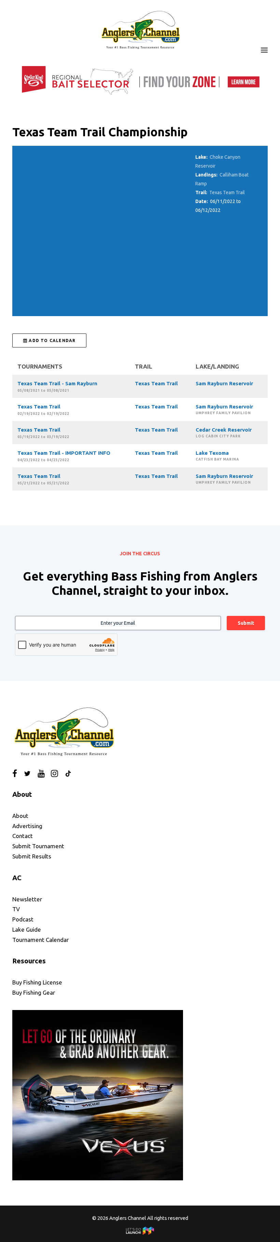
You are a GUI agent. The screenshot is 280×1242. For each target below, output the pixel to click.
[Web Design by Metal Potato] (140, 1233)
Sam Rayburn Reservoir (224, 383)
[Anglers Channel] (140, 29)
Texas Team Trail (227, 192)
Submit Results (31, 856)
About (20, 815)
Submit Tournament (38, 846)
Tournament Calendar (40, 939)
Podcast (22, 919)
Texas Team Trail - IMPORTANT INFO (63, 453)
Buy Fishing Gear (33, 992)
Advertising (27, 826)
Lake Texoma (212, 453)
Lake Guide (26, 929)
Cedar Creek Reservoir (224, 430)
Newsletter (27, 899)
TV (16, 909)
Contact (22, 836)
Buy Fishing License (37, 982)
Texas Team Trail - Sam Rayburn (57, 383)
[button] (264, 50)
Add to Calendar (51, 340)
